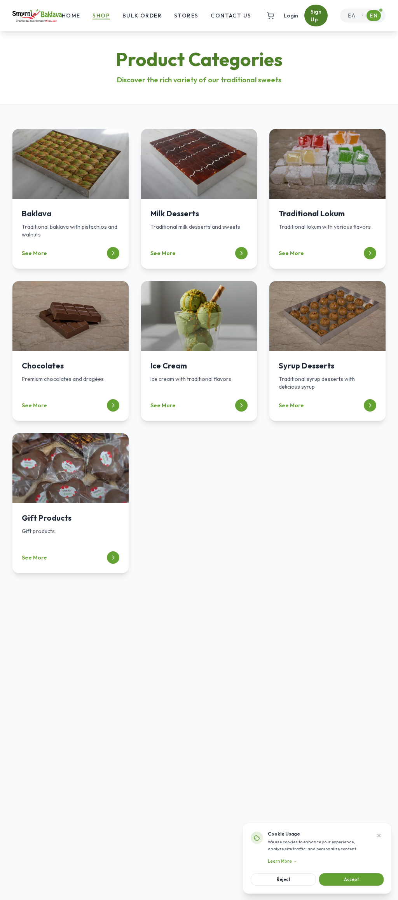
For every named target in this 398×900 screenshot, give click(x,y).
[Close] (379, 835)
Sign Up (316, 15)
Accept (351, 879)
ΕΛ (352, 15)
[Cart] (271, 16)
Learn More (282, 861)
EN (374, 15)
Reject (283, 879)
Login (291, 15)
